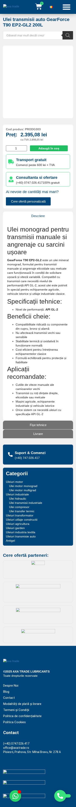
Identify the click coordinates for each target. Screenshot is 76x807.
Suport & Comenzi (30, 453)
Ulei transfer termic (21, 511)
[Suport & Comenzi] (10, 454)
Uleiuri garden (15, 528)
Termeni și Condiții (16, 710)
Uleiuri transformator (19, 515)
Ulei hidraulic (17, 498)
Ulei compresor (19, 507)
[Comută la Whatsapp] (15, 796)
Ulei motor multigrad (22, 490)
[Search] (67, 35)
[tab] (38, 216)
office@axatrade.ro (16, 747)
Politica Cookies (14, 722)
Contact (9, 697)
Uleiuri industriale (17, 494)
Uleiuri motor (14, 481)
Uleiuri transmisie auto (21, 536)
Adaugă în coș (48, 148)
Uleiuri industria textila (20, 532)
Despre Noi (10, 685)
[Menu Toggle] (66, 7)
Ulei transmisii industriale (25, 502)
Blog (6, 691)
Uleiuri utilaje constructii (21, 519)
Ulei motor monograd (23, 486)
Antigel (10, 540)
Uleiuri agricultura (17, 523)
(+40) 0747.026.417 (16, 743)
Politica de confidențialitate (22, 716)
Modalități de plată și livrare (22, 704)
